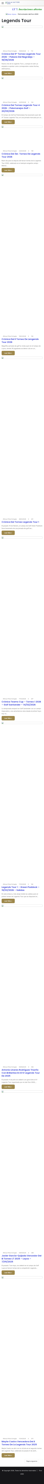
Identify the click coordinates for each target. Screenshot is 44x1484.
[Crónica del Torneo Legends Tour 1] (22, 437)
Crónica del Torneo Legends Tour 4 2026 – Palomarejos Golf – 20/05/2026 (21, 108)
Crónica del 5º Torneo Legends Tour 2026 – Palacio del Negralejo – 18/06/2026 (21, 56)
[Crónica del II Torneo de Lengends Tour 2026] (22, 254)
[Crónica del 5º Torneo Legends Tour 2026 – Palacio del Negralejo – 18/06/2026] (22, 37)
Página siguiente (31, 1461)
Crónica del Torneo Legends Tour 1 (20, 521)
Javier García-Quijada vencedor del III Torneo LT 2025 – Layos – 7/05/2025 (21, 1258)
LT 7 (14, 9)
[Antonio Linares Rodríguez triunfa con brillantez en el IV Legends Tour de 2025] (22, 985)
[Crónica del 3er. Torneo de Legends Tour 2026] (22, 137)
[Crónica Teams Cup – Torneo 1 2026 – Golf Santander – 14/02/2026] (22, 616)
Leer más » (8, 73)
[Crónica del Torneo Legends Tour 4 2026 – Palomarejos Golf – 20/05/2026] (22, 88)
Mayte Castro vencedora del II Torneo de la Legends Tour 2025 (19, 1443)
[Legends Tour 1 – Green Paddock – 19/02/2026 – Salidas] (22, 802)
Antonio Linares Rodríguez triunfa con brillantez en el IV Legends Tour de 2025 (21, 1072)
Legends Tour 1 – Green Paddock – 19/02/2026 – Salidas (20, 889)
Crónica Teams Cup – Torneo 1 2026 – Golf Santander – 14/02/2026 (21, 703)
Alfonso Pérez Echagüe (10, 51)
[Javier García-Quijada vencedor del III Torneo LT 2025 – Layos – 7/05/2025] (22, 1170)
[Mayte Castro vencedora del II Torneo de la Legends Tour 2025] (22, 1356)
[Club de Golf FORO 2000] (13, 3)
